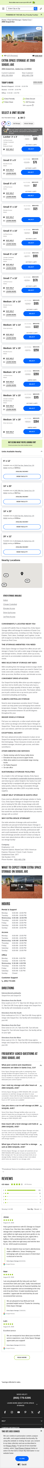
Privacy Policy (11, 1446)
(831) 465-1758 (27, 75)
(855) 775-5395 (9, 981)
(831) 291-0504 (7, 75)
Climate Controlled (10, 604)
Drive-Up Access (9, 612)
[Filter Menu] (9, 123)
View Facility (22, 476)
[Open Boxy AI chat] (4, 123)
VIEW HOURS (37, 82)
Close (22, 1458)
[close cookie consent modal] (41, 1430)
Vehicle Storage (28, 123)
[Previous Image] (4, 38)
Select (31, 149)
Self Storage (16, 123)
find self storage (14, 20)
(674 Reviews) (12, 56)
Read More (22, 1357)
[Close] (40, 130)
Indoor (5, 600)
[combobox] (22, 9)
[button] (22, 451)
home (4, 20)
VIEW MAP (38, 56)
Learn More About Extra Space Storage (20, 1404)
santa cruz (27, 20)
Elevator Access (9, 608)
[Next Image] (40, 38)
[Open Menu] (3, 8)
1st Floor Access (9, 617)
